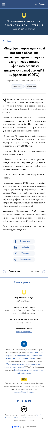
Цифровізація (31, 86)
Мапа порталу (22, 282)
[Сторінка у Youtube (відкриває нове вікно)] (29, 401)
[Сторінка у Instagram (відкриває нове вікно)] (25, 401)
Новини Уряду (17, 86)
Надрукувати (25, 259)
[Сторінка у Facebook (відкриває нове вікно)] (18, 401)
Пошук (42, 4)
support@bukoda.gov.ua (24, 392)
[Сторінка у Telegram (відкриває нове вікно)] (22, 401)
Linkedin (25, 247)
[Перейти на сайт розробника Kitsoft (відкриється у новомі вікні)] (15, 427)
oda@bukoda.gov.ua (24, 332)
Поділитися (25, 241)
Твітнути (25, 253)
